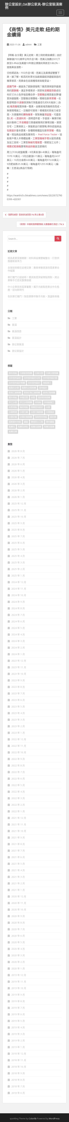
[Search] (58, 238)
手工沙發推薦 (26, 402)
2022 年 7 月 (18, 772)
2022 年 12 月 (18, 739)
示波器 (20, 102)
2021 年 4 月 (18, 870)
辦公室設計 (18, 350)
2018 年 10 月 (18, 1066)
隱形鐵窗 (50, 421)
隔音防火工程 (37, 421)
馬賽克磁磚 (49, 426)
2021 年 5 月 (18, 863)
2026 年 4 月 (18, 477)
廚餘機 (15, 90)
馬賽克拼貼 (23, 426)
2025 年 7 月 (18, 536)
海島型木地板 (41, 417)
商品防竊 (30, 146)
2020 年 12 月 (18, 896)
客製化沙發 (14, 387)
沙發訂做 (13, 417)
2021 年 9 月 (18, 837)
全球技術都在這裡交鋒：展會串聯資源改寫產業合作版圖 (33, 269)
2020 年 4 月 (18, 948)
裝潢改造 (16, 331)
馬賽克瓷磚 (36, 426)
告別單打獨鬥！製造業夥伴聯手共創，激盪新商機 (33, 296)
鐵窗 (26, 421)
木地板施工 (49, 402)
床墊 (33, 397)
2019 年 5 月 (18, 1020)
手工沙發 (13, 402)
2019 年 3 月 (18, 1034)
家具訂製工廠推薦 (32, 392)
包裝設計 (11, 130)
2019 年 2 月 (18, 1040)
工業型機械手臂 (41, 138)
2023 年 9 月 (18, 680)
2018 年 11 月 (18, 1060)
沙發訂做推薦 (26, 417)
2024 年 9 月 (18, 601)
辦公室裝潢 (18, 344)
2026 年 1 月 (18, 497)
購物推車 (28, 114)
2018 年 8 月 (18, 1079)
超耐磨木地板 (15, 421)
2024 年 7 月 (18, 614)
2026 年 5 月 (18, 470)
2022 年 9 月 (18, 758)
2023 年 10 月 (18, 673)
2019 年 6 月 (18, 1014)
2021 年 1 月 (18, 889)
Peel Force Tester (47, 134)
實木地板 (13, 397)
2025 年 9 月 (18, 523)
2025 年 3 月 (18, 562)
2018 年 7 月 (18, 1086)
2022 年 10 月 (18, 752)
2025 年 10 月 (18, 516)
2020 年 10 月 (18, 909)
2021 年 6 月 (18, 857)
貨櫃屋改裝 (50, 90)
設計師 (53, 417)
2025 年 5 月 (18, 549)
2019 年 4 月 (18, 1027)
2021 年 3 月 (18, 876)
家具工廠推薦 (15, 392)
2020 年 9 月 (18, 916)
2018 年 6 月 (18, 1092)
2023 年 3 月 (18, 719)
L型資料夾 (20, 118)
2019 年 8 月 (18, 1001)
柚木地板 (24, 407)
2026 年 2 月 (18, 490)
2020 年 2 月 (18, 961)
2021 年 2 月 (18, 883)
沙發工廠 (24, 412)
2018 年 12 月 (18, 1053)
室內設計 (43, 387)
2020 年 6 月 (18, 935)
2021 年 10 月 (18, 831)
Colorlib (33, 1118)
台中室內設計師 (50, 378)
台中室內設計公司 (32, 378)
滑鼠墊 (47, 114)
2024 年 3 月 (18, 641)
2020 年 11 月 (18, 903)
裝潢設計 (16, 337)
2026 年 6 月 (18, 464)
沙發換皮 (50, 412)
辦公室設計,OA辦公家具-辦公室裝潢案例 (33, 5)
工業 (39, 44)
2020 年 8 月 (18, 922)
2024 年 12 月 (18, 582)
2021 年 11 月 (18, 824)
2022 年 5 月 (18, 785)
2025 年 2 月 (18, 569)
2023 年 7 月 (18, 693)
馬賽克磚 (13, 431)
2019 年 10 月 (18, 988)
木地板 (38, 402)
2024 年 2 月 (18, 647)
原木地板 (13, 373)
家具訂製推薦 (49, 392)
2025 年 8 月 (18, 529)
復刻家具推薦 (44, 397)
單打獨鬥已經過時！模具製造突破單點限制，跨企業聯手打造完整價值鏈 (33, 279)
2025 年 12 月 (18, 503)
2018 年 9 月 (18, 1073)
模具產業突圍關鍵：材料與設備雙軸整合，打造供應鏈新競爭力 (33, 259)
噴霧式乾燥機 (14, 146)
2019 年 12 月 (18, 975)
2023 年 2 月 (18, 726)
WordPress (54, 1118)
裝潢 (14, 324)
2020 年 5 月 (18, 942)
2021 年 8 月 (18, 844)
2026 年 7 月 (18, 457)
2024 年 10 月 (18, 595)
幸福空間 (24, 397)
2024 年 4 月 (18, 634)
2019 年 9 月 (18, 994)
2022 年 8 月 (18, 765)
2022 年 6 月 (18, 778)
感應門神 (11, 86)
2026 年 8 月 (18, 451)
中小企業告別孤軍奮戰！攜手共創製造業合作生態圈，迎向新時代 (33, 288)
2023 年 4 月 (18, 713)
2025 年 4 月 (18, 555)
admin (28, 44)
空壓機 (40, 94)
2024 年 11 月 (18, 588)
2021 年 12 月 (18, 817)
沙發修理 (13, 412)
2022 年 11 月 (18, 745)
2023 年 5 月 (18, 706)
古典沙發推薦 (52, 373)
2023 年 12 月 (18, 660)
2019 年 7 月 (18, 1007)
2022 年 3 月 (18, 798)
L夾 (11, 118)
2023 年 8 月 (18, 686)
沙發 (48, 407)
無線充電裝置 (35, 142)
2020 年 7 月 (18, 929)
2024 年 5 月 (18, 628)
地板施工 (47, 383)
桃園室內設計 (37, 407)
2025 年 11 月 (18, 510)
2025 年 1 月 (18, 575)
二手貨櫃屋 (22, 122)
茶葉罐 (52, 98)
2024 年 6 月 (18, 621)
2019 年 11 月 (18, 981)
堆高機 (13, 106)
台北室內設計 (34, 383)
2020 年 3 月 (18, 955)
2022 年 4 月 (18, 791)
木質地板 (13, 407)
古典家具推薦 (26, 373)
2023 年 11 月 (18, 667)
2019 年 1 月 (18, 1047)
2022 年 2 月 (18, 804)
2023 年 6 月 (18, 700)
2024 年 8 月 (18, 608)
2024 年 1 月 (18, 654)
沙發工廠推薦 (37, 412)
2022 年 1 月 (18, 811)
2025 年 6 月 (18, 542)
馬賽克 (12, 426)
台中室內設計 (15, 378)
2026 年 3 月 (18, 483)
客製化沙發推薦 (29, 387)
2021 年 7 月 (18, 850)
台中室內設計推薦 (17, 383)
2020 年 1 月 (18, 968)
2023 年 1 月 (18, 732)
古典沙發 (39, 373)
